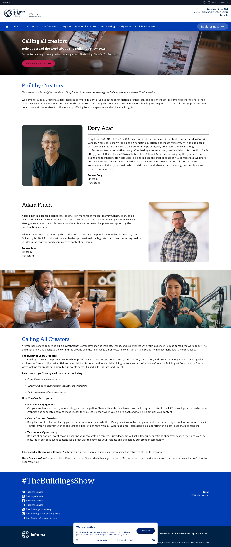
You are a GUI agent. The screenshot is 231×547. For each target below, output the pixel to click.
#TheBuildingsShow (58, 481)
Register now (210, 26)
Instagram (94, 182)
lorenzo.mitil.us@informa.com (148, 458)
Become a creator (36, 63)
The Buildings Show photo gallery (43, 513)
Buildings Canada (34, 491)
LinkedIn (93, 178)
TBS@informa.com (199, 495)
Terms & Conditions (159, 533)
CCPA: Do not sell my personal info (190, 533)
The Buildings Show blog (38, 509)
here (92, 452)
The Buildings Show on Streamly (42, 518)
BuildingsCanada (34, 496)
